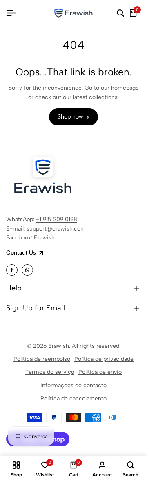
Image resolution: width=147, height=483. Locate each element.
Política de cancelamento (73, 398)
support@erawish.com (56, 228)
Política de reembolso (41, 359)
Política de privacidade (104, 359)
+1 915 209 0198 (56, 219)
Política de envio (100, 372)
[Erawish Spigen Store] (73, 13)
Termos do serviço (49, 372)
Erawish (44, 237)
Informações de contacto (73, 385)
